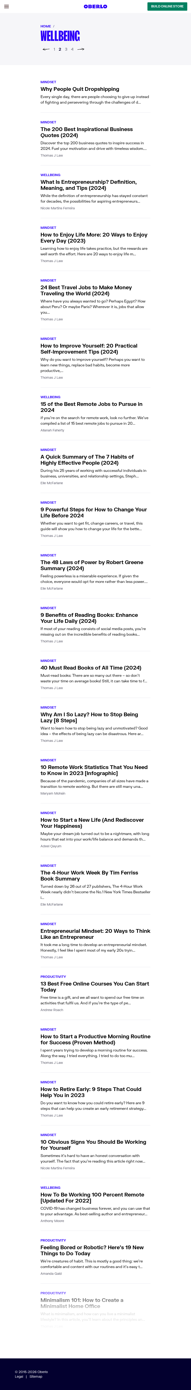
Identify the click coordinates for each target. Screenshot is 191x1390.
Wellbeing (50, 175)
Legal (19, 1376)
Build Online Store (167, 6)
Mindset (48, 82)
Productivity (53, 977)
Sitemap (36, 1376)
